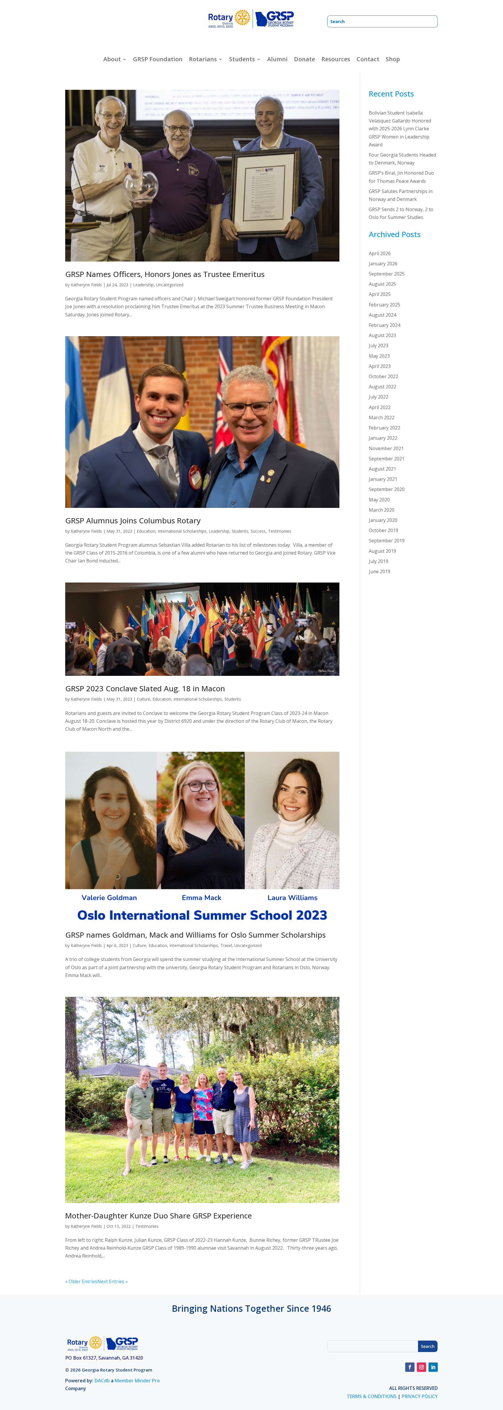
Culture (143, 699)
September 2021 (387, 458)
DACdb (102, 1380)
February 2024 (384, 325)
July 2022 (378, 397)
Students (240, 531)
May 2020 (379, 500)
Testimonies (279, 531)
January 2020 (383, 520)
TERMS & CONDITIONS (371, 1396)
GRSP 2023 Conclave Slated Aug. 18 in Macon (145, 688)
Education (146, 531)
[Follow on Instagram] (421, 1367)
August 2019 (382, 551)
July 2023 (378, 345)
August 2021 (382, 469)
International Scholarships (182, 531)
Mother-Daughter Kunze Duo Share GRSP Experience (158, 1215)
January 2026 (383, 263)
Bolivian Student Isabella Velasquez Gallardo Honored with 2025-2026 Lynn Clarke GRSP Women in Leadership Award (400, 129)
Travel (226, 945)
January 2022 (383, 438)
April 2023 (380, 366)
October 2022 (383, 376)
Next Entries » (112, 1281)
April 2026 (380, 253)
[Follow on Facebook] (410, 1367)
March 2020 (381, 510)
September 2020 (387, 489)
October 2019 (383, 530)
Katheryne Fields (86, 284)
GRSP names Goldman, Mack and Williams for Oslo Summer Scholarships (195, 935)
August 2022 (382, 386)
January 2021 (383, 479)
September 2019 (387, 540)
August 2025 (382, 284)
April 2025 (380, 294)
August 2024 (382, 315)
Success (258, 531)
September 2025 (387, 274)
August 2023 (382, 335)
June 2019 (379, 571)
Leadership (143, 284)
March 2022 (381, 417)
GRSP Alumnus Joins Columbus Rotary (133, 520)
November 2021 (386, 448)
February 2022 (384, 428)
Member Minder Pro (137, 1380)
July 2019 (378, 561)
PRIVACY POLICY (420, 1396)
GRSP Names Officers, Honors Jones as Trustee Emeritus (165, 274)
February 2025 (384, 304)
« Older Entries (81, 1281)
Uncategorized (169, 284)
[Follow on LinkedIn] (433, 1367)
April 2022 (380, 407)
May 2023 (379, 356)
